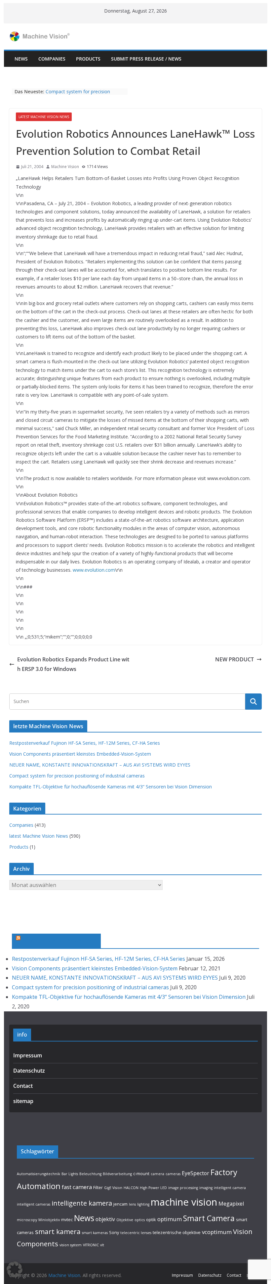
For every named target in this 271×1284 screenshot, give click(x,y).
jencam (120, 1204)
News (21, 59)
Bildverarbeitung (117, 1174)
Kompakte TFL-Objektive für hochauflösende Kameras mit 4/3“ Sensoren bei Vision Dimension (110, 786)
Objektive (124, 1220)
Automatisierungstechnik (38, 1174)
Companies (51, 59)
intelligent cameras (33, 1204)
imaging (206, 1187)
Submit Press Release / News (146, 59)
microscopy (27, 1220)
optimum (169, 1219)
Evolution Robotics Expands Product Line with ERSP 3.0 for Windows (73, 664)
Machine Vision (65, 166)
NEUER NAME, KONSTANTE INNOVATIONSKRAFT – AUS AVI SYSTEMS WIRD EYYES (99, 765)
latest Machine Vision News (44, 116)
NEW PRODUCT (234, 659)
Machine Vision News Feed (59, 940)
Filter (98, 1187)
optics (140, 1220)
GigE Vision (113, 1187)
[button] (14, 1269)
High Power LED (153, 1187)
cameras (173, 1174)
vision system (70, 1245)
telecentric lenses (135, 1232)
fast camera (77, 1187)
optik (151, 1219)
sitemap (23, 1101)
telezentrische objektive (177, 1232)
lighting (143, 1204)
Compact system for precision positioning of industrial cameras (80, 94)
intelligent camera (230, 1187)
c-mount (141, 1173)
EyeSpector (195, 1173)
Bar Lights (69, 1174)
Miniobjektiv (49, 1220)
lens (132, 1204)
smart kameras (95, 1232)
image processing (183, 1187)
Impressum (27, 1055)
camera (157, 1174)
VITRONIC (91, 1245)
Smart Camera (209, 1218)
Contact (23, 1085)
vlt (102, 1245)
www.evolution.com (94, 570)
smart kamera (58, 1231)
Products (88, 59)
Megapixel (231, 1203)
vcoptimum (217, 1232)
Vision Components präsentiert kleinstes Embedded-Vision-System (80, 754)
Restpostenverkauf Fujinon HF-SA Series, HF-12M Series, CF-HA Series (84, 743)
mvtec (67, 1219)
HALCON (131, 1187)
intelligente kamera (82, 1203)
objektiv (105, 1219)
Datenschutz (29, 1070)
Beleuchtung (90, 1174)
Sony (114, 1232)
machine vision (184, 1202)
